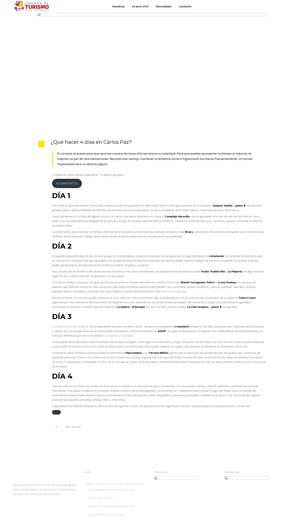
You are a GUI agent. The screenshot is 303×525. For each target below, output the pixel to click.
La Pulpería (235, 271)
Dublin (228, 205)
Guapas (218, 205)
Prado (205, 271)
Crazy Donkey (227, 282)
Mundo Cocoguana (193, 282)
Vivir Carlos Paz (73, 426)
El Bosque (138, 307)
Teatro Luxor (247, 297)
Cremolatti (181, 326)
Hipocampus (134, 352)
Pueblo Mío (217, 271)
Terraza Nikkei (158, 352)
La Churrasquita (197, 307)
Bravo (189, 231)
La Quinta (123, 307)
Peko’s (211, 282)
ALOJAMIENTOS (67, 183)
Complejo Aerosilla (177, 216)
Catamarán (216, 256)
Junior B (240, 205)
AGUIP (162, 331)
